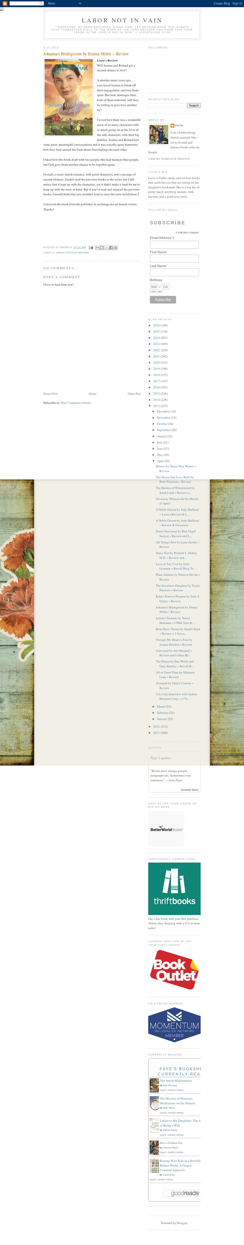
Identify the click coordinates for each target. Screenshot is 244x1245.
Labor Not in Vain (122, 20)
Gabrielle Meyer (170, 1147)
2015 (157, 393)
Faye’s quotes (160, 757)
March (161, 706)
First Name (158, 252)
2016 (157, 387)
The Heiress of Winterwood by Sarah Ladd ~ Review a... (175, 490)
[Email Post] (91, 247)
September (164, 430)
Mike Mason (169, 1107)
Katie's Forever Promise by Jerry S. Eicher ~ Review (178, 598)
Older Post (134, 393)
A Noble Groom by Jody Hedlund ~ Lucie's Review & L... (177, 511)
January (162, 719)
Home (93, 393)
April (160, 461)
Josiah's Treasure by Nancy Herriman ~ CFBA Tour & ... (175, 620)
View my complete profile (169, 159)
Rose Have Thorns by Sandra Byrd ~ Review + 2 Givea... (178, 631)
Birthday (156, 280)
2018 (157, 375)
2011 (157, 733)
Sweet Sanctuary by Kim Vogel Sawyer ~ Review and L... (176, 533)
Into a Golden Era (171, 1143)
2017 (157, 381)
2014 (157, 399)
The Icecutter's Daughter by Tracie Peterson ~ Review (178, 587)
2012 (157, 726)
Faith (179, 125)
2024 (157, 337)
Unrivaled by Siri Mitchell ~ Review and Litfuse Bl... (174, 653)
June (160, 448)
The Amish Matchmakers (176, 1080)
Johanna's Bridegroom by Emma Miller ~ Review (176, 609)
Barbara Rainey (170, 1130)
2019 (157, 368)
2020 (157, 362)
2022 (157, 350)
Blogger (182, 1223)
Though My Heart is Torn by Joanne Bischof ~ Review (174, 642)
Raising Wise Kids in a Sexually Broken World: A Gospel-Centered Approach (180, 1165)
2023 (157, 344)
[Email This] (97, 247)
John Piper (175, 780)
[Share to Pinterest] (115, 247)
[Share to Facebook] (111, 247)
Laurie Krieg (169, 1174)
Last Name (158, 266)
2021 (157, 356)
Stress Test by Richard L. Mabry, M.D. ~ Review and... (176, 555)
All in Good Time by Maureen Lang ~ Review (175, 674)
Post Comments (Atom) (76, 403)
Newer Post (50, 393)
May (160, 455)
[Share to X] (106, 247)
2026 (157, 325)
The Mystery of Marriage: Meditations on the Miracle (177, 1100)
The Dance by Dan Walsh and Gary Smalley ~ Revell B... (175, 663)
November (164, 417)
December (164, 411)
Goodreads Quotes (189, 789)
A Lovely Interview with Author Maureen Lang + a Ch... (176, 696)
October (162, 424)
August (162, 436)
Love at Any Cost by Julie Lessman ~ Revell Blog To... (176, 566)
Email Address (162, 238)
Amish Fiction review (72, 252)
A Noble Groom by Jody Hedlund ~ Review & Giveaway (177, 522)
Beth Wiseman (170, 1085)
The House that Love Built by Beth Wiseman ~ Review (175, 479)
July (160, 442)
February (163, 712)
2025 (157, 331)
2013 (157, 406)
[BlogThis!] (102, 247)
